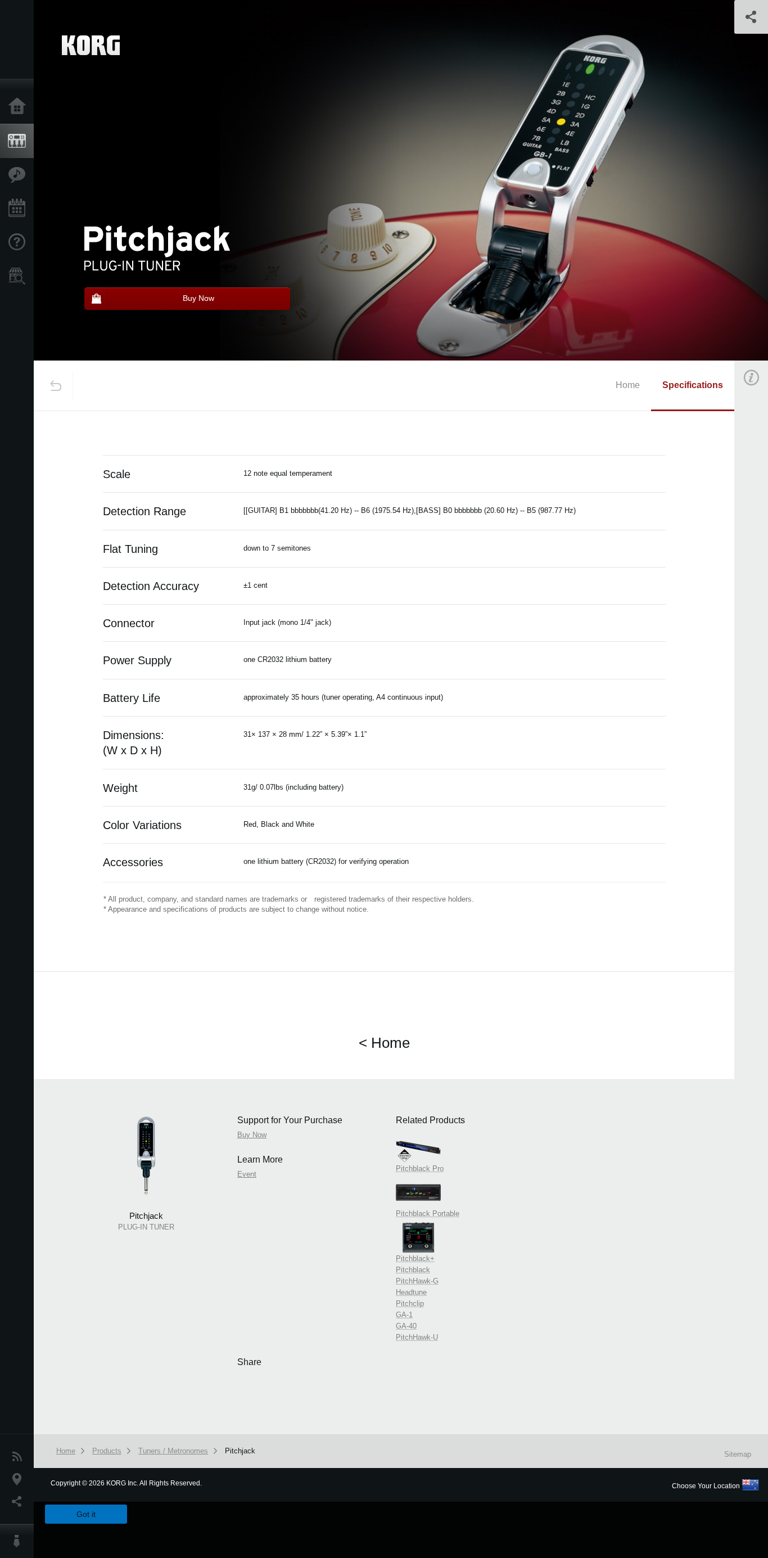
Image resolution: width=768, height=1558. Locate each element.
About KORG (19, 1541)
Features (19, 175)
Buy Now (251, 1135)
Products (19, 141)
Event (246, 1174)
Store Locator (19, 276)
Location (19, 1479)
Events (19, 209)
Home (19, 107)
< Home (384, 1042)
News (19, 1457)
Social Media (19, 1502)
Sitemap (737, 1454)
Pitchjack (240, 1451)
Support (19, 242)
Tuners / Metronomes (173, 1451)
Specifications (692, 385)
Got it (86, 1514)
